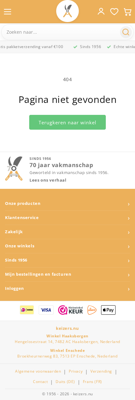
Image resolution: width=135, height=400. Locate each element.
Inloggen (14, 288)
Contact (40, 381)
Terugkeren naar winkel (67, 122)
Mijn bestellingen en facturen (38, 274)
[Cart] (127, 11)
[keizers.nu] (67, 11)
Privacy (76, 371)
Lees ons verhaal (48, 180)
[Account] (101, 11)
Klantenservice (22, 217)
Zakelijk (14, 231)
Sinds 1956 (16, 260)
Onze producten (22, 203)
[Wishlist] (114, 11)
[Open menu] (7, 11)
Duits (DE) (65, 381)
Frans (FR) (92, 381)
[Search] (126, 32)
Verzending (101, 371)
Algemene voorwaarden (38, 371)
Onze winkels (19, 246)
